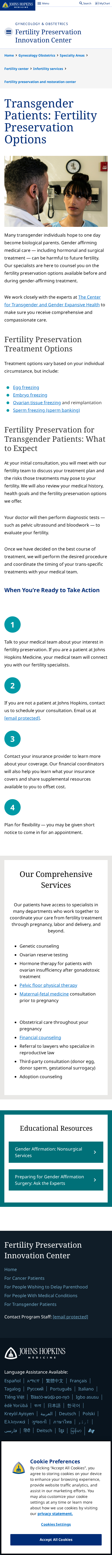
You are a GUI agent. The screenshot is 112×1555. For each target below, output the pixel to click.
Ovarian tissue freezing (37, 403)
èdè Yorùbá (16, 1405)
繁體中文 (54, 1381)
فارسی (10, 1430)
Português (61, 1389)
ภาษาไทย (62, 1422)
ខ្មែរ (61, 1430)
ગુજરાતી (39, 1422)
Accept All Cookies (56, 1539)
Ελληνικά (14, 1421)
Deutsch (67, 1414)
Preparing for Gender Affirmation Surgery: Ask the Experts (49, 1180)
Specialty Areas (72, 55)
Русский (35, 1389)
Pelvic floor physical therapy (48, 985)
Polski (89, 1414)
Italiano (86, 1389)
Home (9, 55)
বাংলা (37, 1405)
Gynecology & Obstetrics (41, 23)
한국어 (73, 1405)
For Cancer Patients (24, 1278)
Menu (43, 4)
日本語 (54, 1405)
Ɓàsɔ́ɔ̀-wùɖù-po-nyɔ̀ (50, 1397)
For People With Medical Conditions (40, 1296)
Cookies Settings (56, 1524)
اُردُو (83, 1422)
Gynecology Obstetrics (36, 55)
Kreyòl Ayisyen (19, 1414)
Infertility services (48, 68)
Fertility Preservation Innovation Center (48, 35)
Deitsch (44, 1430)
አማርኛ (33, 1381)
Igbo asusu (87, 1397)
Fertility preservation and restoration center (40, 81)
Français (78, 1381)
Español (12, 1381)
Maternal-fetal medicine (44, 994)
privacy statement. (55, 1513)
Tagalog (12, 1389)
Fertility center (16, 68)
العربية (46, 1414)
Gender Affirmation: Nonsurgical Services (48, 1152)
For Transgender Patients (30, 1304)
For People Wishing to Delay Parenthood (46, 1287)
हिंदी (27, 1430)
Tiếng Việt (14, 1397)
